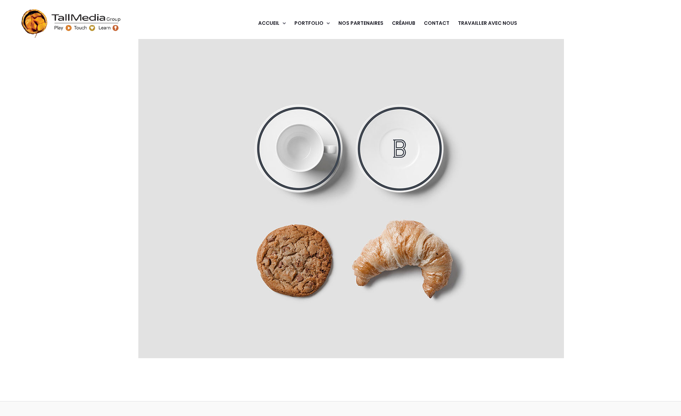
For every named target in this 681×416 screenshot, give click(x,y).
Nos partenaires (360, 23)
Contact (436, 23)
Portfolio (308, 23)
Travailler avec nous (487, 23)
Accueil (268, 23)
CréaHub (403, 23)
